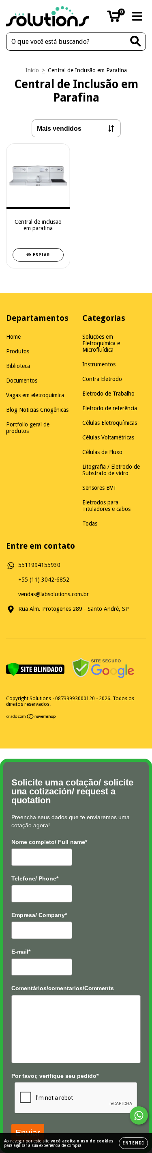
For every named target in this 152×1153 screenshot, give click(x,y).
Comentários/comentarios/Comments (62, 988)
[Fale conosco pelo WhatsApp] (139, 1115)
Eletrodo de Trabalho (108, 393)
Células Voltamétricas (108, 437)
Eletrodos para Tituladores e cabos (106, 505)
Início (32, 70)
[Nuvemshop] (31, 717)
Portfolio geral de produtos (27, 427)
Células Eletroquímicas (109, 423)
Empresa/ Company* (39, 915)
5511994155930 (39, 565)
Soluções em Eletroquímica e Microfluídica (101, 343)
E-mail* (20, 951)
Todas (89, 523)
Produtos (17, 351)
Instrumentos (99, 364)
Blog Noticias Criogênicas (37, 410)
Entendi (133, 1143)
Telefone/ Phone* (34, 878)
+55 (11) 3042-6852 (43, 579)
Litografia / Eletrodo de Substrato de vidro (111, 469)
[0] (113, 18)
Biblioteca (18, 366)
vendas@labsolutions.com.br (53, 594)
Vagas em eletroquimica (35, 395)
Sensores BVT (99, 488)
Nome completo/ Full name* (49, 842)
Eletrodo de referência (109, 408)
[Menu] (137, 16)
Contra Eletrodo (102, 379)
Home (13, 336)
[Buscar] (135, 41)
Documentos (21, 380)
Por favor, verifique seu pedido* (54, 1076)
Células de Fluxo (102, 452)
